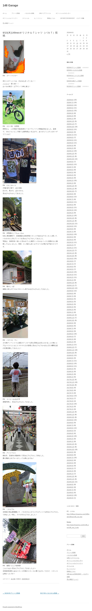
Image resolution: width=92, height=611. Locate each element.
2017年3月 (70, 404)
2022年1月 (70, 248)
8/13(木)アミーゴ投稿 (74, 86)
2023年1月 (70, 215)
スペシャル (25, 18)
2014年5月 (70, 495)
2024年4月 (70, 175)
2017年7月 (70, 393)
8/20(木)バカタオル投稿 (74, 70)
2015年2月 (70, 471)
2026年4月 (70, 110)
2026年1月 (70, 118)
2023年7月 (70, 199)
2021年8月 (70, 261)
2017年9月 (70, 388)
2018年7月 (70, 361)
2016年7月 (70, 425)
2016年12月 (70, 412)
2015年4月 (70, 466)
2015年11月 (70, 447)
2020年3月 (70, 307)
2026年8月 (70, 100)
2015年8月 (70, 455)
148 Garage (10, 5)
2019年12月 (70, 315)
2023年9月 (70, 194)
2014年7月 (70, 490)
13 (77, 43)
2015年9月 (70, 452)
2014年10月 (70, 482)
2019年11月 (70, 318)
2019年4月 (70, 336)
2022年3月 (70, 242)
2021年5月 (70, 269)
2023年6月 (70, 202)
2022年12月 (70, 218)
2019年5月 (70, 334)
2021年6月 (70, 266)
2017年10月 (70, 385)
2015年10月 (70, 449)
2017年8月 (70, 390)
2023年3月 (70, 210)
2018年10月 (70, 353)
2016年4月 (70, 433)
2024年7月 (70, 167)
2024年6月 (70, 170)
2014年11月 (70, 479)
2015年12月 (70, 444)
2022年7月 (70, 231)
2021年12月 (70, 250)
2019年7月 (70, 328)
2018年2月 (70, 374)
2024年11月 (70, 156)
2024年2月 (70, 180)
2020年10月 (70, 288)
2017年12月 (70, 379)
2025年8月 (70, 132)
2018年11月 (70, 350)
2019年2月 (70, 342)
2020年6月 (70, 299)
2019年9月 (70, 323)
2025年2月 (70, 148)
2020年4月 (70, 304)
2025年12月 (70, 121)
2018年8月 (70, 358)
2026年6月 (70, 105)
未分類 (13, 579)
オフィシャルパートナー (10, 18)
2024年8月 (70, 164)
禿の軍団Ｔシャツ (8, 23)
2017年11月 (70, 382)
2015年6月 (70, 460)
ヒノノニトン (38, 18)
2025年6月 (70, 137)
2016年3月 (70, 436)
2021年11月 (70, 253)
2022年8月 (70, 229)
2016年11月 (70, 414)
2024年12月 (70, 153)
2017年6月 (70, 396)
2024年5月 (70, 172)
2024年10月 (70, 159)
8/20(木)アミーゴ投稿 (74, 67)
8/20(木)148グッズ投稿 (74, 81)
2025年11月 (70, 124)
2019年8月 (70, 326)
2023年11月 (70, 188)
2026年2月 (70, 116)
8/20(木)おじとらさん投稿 (75, 75)
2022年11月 (70, 221)
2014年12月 (70, 476)
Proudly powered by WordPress (12, 607)
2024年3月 (70, 178)
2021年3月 (70, 275)
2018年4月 (70, 369)
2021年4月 (70, 272)
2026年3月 (70, 113)
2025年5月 (70, 140)
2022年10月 (70, 223)
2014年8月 (70, 487)
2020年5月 (70, 301)
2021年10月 (70, 256)
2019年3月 (70, 339)
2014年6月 (70, 492)
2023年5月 (70, 205)
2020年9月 (70, 291)
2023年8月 (70, 197)
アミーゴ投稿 (16, 13)
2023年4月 (70, 207)
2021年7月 (70, 264)
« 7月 (68, 54)
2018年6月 (70, 363)
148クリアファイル (45, 13)
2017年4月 (70, 401)
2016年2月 (70, 439)
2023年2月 (70, 213)
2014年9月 (70, 484)
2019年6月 (70, 331)
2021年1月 (70, 280)
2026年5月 (70, 108)
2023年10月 (70, 191)
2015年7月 (70, 457)
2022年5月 (70, 237)
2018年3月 (70, 371)
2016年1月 (70, 441)
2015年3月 (70, 468)
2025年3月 (70, 145)
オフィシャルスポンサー (63, 13)
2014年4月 (70, 498)
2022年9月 (70, 226)
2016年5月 (70, 431)
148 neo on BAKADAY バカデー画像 (72, 18)
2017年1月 (70, 409)
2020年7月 (70, 296)
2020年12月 (70, 283)
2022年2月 (70, 245)
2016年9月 (70, 420)
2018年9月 (70, 355)
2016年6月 (70, 428)
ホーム (5, 13)
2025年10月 (70, 127)
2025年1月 (70, 151)
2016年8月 (70, 422)
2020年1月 (70, 312)
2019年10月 (70, 320)
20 (77, 46)
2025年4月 (70, 143)
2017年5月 (70, 398)
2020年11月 (70, 285)
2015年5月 (70, 463)
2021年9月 (70, 258)
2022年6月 (70, 234)
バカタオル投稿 (29, 13)
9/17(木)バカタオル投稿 (49, 593)
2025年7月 (70, 135)
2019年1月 (70, 344)
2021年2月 (70, 277)
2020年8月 (70, 293)
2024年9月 (70, 162)
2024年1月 (70, 183)
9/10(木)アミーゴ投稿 (11, 593)
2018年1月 (70, 377)
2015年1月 (70, 474)
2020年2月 (70, 309)
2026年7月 (70, 102)
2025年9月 (70, 129)
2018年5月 (70, 366)
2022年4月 (70, 240)
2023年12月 (70, 186)
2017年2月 (70, 406)
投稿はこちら (51, 18)
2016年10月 (70, 417)
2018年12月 (70, 347)
